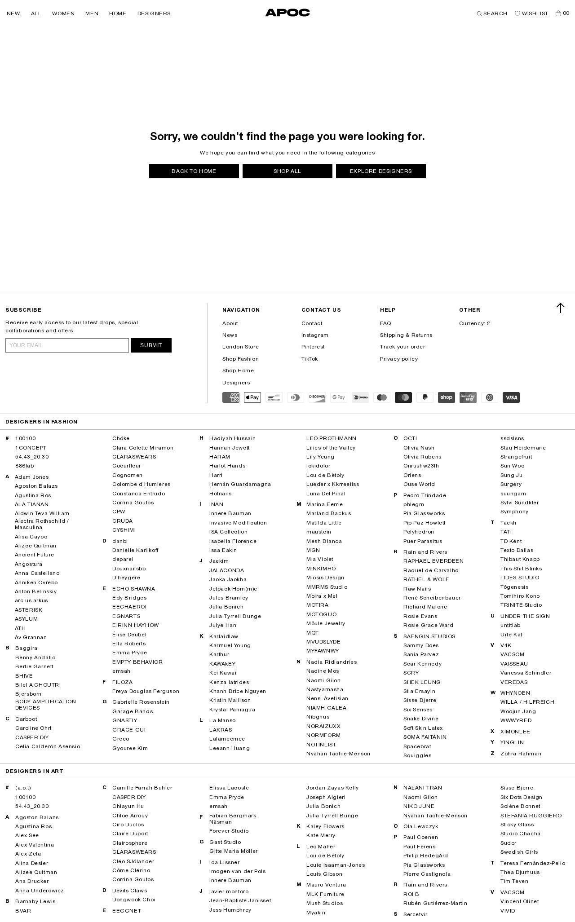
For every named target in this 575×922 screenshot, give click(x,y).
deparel (122, 559)
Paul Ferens (419, 846)
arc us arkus (31, 600)
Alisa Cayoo (31, 537)
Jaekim (219, 561)
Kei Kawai (222, 673)
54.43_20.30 (32, 457)
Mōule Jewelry (325, 623)
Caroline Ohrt (33, 728)
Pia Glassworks (424, 513)
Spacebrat (417, 746)
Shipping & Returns (406, 335)
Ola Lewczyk (420, 826)
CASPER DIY (32, 737)
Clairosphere (129, 843)
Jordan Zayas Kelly (332, 788)
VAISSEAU (514, 664)
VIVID (507, 911)
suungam (513, 493)
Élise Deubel (129, 634)
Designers (236, 382)
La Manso (222, 720)
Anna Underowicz (39, 890)
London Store (240, 347)
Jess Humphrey (230, 910)
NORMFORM (323, 735)
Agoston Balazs (36, 486)
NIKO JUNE (418, 806)
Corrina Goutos (133, 502)
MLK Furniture (325, 894)
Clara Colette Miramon (143, 448)
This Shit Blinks (521, 568)
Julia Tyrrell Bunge (235, 616)
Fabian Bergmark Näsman (233, 818)
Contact (312, 323)
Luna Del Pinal (325, 493)
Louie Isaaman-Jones (335, 865)
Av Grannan (31, 637)
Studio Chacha (520, 833)
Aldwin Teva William (42, 513)
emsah (121, 671)
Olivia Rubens (422, 457)
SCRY (411, 673)
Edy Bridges (129, 598)
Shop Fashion (240, 359)
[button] (13, 13)
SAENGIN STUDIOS (429, 636)
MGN (313, 550)
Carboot (26, 719)
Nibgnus (317, 717)
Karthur (219, 654)
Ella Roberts (129, 643)
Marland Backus (328, 513)
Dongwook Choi (133, 899)
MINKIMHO (321, 568)
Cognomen (127, 475)
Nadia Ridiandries (331, 662)
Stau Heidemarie (523, 448)
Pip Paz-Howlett (424, 523)
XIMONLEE (515, 731)
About (230, 323)
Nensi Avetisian (327, 698)
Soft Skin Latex (423, 728)
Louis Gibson (324, 874)
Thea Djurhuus (520, 872)
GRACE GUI (129, 730)
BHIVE (24, 676)
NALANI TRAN (422, 788)
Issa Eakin (223, 550)
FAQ (385, 323)
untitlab (510, 625)
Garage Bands (132, 711)
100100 (25, 438)
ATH (20, 628)
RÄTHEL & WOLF (426, 579)
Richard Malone (425, 607)
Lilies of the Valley (331, 448)
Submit (151, 345)
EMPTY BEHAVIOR (137, 662)
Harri (216, 475)
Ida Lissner (224, 862)
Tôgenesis (514, 587)
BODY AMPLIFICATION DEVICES (45, 704)
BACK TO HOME (194, 171)
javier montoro (228, 891)
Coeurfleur (126, 466)
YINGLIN (512, 742)
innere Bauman (230, 513)
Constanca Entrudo (138, 493)
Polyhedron (418, 532)
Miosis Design (325, 577)
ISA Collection (228, 532)
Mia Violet (319, 559)
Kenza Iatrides (229, 682)
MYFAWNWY (322, 651)
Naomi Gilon (323, 680)
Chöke (121, 438)
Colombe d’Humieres (141, 484)
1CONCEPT (31, 448)
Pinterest (313, 347)
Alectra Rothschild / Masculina (42, 524)
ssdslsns (512, 438)
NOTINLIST (321, 744)
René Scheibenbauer (432, 598)
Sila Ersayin (419, 691)
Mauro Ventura (326, 885)
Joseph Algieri (325, 797)
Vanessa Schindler (525, 673)
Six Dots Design (521, 797)
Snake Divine (420, 718)
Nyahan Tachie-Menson (338, 753)
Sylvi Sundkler (519, 502)
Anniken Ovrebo (36, 582)
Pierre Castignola (427, 874)
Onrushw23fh (421, 466)
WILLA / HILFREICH (527, 702)
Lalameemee (227, 739)
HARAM (219, 457)
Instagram (315, 335)
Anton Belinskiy (36, 591)
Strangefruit (516, 457)
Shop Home (238, 370)
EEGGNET (126, 911)
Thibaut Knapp (520, 559)
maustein (319, 532)
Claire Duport (130, 833)
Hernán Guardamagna (240, 484)
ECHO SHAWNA (133, 589)
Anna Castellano (37, 573)
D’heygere (126, 577)
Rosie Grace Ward (428, 625)
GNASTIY (124, 720)
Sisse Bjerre (419, 700)
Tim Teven (514, 881)
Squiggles (417, 755)
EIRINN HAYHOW (135, 625)
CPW (118, 511)
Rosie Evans (420, 616)
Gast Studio (225, 842)
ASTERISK (29, 610)
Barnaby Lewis (35, 901)
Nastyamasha (325, 689)
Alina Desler (31, 863)
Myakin (316, 912)
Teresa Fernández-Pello (532, 863)
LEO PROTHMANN (331, 438)
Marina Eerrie (324, 504)
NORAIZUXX (323, 726)
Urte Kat (511, 634)
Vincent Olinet (519, 901)
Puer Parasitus (422, 541)
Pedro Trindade (424, 495)
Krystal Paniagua (232, 709)
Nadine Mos (322, 671)
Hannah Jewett (229, 448)
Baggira (26, 648)
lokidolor (318, 466)
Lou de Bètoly (325, 475)
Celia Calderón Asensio (47, 746)
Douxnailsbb (129, 568)
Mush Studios (324, 903)
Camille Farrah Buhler (142, 788)
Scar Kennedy (422, 664)
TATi (506, 532)
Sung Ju (511, 475)
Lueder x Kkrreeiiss (332, 484)
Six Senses (418, 709)
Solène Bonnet (520, 806)
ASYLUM (26, 619)
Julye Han (222, 625)
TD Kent (511, 541)
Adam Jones (32, 477)
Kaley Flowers (325, 826)
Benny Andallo (35, 657)
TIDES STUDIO (519, 577)
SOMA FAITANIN (425, 737)
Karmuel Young (230, 645)
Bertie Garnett (34, 666)
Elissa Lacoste (229, 788)
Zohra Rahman (520, 753)
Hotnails (220, 493)
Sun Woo (512, 466)
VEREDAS (513, 682)
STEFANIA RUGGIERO (531, 815)
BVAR (23, 911)
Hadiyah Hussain (232, 438)
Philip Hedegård (425, 855)
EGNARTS (126, 616)
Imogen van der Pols (237, 871)
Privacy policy (399, 359)
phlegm (414, 504)
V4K (506, 645)
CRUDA (122, 521)
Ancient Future (34, 554)
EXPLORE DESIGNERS (381, 171)
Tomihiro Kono (520, 596)
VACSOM (512, 654)
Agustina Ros (33, 495)
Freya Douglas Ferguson (145, 691)
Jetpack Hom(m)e (233, 589)
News (229, 335)
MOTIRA (317, 605)
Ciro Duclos (128, 824)
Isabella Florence (233, 541)
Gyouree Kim (130, 748)
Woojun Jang (518, 711)
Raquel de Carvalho (431, 570)
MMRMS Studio (326, 587)
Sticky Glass (517, 824)
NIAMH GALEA (326, 708)
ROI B (411, 894)
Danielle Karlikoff (135, 550)
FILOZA (122, 682)
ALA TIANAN (32, 504)
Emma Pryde (129, 652)
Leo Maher (320, 846)
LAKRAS (220, 730)
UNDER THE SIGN (525, 616)
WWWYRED (515, 720)
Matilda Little (323, 523)
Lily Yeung (320, 457)
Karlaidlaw (224, 636)
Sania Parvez (421, 654)
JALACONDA (226, 570)
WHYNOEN (515, 693)
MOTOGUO (321, 614)
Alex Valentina (34, 845)
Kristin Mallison (230, 700)
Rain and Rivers (425, 552)
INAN (216, 504)
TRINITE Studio (521, 605)
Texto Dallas (516, 550)
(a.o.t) (23, 788)
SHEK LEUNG (422, 682)
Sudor (508, 843)
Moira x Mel (322, 596)
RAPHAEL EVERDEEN (433, 561)
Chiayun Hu (128, 806)
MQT (312, 633)
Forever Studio (229, 831)
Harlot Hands (227, 466)
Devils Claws (129, 890)
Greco (120, 739)
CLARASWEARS (134, 457)
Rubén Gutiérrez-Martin (435, 903)
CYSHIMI (124, 530)
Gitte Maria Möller (233, 851)
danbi (120, 541)
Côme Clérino (131, 870)
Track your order (402, 347)
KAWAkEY (222, 664)
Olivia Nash (419, 448)
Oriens (412, 475)
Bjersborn (28, 694)
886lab (24, 466)
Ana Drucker (32, 881)
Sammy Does (421, 645)
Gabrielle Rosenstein (141, 702)
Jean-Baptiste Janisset (240, 900)
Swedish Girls (519, 852)
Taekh (508, 523)
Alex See (27, 835)
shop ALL (287, 171)
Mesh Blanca (324, 541)
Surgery (511, 484)
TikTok (309, 359)
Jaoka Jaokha (228, 579)
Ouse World (419, 484)
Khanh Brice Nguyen (237, 691)
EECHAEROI (129, 607)
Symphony (514, 511)
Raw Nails (417, 589)
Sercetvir (415, 914)
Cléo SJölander (133, 861)
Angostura (29, 564)
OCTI (410, 438)
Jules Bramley (228, 598)
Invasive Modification (238, 523)
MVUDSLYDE (323, 642)
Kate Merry (321, 835)
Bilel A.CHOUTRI (38, 685)
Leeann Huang (229, 748)
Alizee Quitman (36, 546)
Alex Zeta (28, 854)
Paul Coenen (420, 837)
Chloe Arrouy (130, 815)
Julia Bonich (226, 607)
